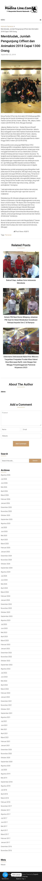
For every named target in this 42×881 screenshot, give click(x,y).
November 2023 (6, 608)
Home (3, 26)
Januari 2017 (5, 842)
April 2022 (4, 685)
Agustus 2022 (5, 669)
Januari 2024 (5, 600)
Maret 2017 (5, 834)
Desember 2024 (6, 556)
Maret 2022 (5, 689)
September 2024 (6, 568)
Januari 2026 (5, 503)
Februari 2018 (5, 802)
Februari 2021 (5, 741)
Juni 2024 (4, 580)
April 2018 (4, 794)
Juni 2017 (4, 822)
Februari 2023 (5, 644)
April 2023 (4, 636)
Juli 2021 (4, 721)
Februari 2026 (5, 499)
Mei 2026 (4, 487)
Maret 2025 (5, 543)
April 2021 (4, 733)
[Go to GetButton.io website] (5, 879)
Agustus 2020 (5, 766)
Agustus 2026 (5, 475)
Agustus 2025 (5, 523)
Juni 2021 (4, 725)
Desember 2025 (6, 507)
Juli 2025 (4, 527)
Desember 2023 (6, 604)
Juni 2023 (4, 628)
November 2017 (6, 806)
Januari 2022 (5, 697)
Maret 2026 (5, 495)
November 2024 (6, 560)
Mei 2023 (4, 632)
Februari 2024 (5, 596)
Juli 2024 (4, 576)
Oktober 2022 (5, 661)
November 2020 (6, 753)
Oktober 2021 (5, 709)
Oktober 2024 (5, 564)
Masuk (3, 864)
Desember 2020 (6, 749)
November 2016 (6, 850)
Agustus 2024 (5, 572)
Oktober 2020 (5, 757)
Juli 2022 (4, 673)
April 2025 (4, 539)
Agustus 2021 (5, 717)
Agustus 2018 (5, 786)
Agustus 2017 (5, 814)
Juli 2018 (4, 790)
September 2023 (6, 616)
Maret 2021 (5, 737)
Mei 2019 (4, 778)
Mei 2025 (4, 535)
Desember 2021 (6, 701)
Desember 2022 (6, 652)
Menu (3, 20)
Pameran (10, 26)
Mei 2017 (4, 826)
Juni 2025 (4, 531)
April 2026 (4, 491)
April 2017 (4, 830)
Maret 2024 (5, 592)
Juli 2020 (4, 770)
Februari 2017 (5, 838)
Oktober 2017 (5, 810)
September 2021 (6, 713)
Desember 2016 (6, 846)
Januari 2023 (5, 648)
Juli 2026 (4, 479)
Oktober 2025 (5, 515)
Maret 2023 (5, 640)
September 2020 (6, 762)
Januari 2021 (5, 745)
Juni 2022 (4, 677)
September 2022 (6, 665)
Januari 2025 (5, 552)
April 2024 (4, 588)
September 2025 (6, 519)
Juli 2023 (4, 624)
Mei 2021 (4, 729)
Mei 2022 (4, 681)
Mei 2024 (4, 584)
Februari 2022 (5, 693)
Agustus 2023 (5, 620)
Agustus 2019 (5, 774)
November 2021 (6, 705)
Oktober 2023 (5, 612)
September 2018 (6, 782)
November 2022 (6, 657)
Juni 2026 (4, 483)
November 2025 (6, 511)
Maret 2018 (5, 798)
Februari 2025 (5, 548)
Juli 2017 (4, 818)
